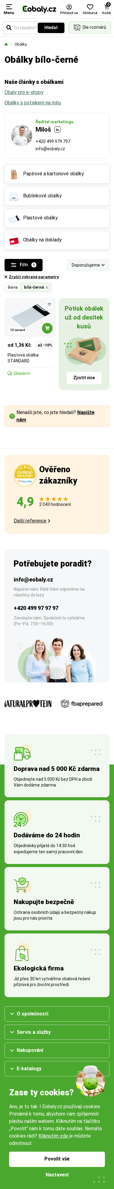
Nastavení (57, 1175)
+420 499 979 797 (53, 141)
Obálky (21, 44)
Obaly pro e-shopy (24, 92)
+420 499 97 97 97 (36, 608)
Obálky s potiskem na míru (33, 103)
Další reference (30, 521)
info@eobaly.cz (50, 148)
